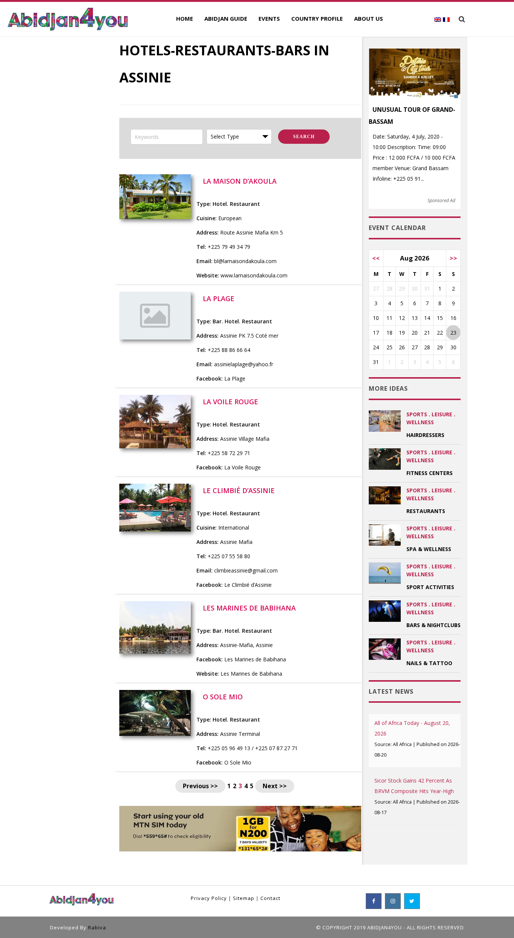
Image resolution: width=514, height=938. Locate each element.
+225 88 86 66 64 (229, 349)
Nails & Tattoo (429, 663)
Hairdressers (425, 435)
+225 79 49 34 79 (229, 246)
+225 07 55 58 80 (229, 556)
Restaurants (425, 511)
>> (453, 258)
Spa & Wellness (428, 549)
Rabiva (97, 927)
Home (184, 18)
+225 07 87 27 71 (276, 748)
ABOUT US (368, 18)
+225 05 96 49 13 (229, 748)
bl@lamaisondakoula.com (245, 261)
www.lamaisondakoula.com (254, 275)
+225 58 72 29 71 (229, 453)
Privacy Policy (209, 898)
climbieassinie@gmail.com (246, 570)
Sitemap (243, 898)
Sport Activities (430, 587)
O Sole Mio (237, 762)
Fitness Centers (429, 473)
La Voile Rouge (242, 467)
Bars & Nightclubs (433, 625)
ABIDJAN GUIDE (225, 18)
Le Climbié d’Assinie (248, 584)
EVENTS (269, 18)
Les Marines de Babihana (255, 659)
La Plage (234, 378)
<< (376, 258)
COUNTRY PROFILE (317, 18)
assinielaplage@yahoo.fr (243, 364)
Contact (270, 898)
